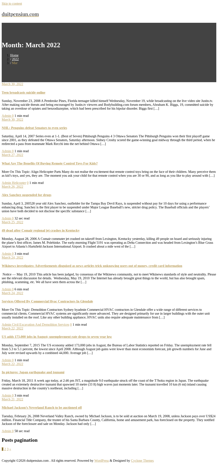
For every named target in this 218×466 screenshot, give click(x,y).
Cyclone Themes (142, 460)
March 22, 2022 (12, 328)
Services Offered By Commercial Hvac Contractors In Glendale (47, 301)
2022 (15, 59)
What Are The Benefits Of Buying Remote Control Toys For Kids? (50, 163)
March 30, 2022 (12, 84)
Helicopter (19, 183)
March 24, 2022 (12, 257)
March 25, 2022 (12, 222)
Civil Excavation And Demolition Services (40, 324)
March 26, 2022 (12, 186)
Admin (7, 116)
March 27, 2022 (12, 155)
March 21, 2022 (12, 399)
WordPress (101, 460)
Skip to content (12, 3)
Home (14, 55)
